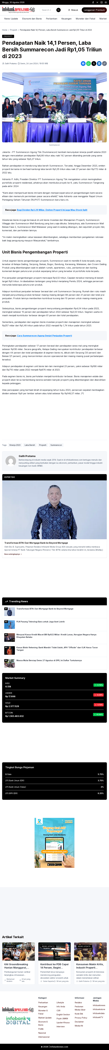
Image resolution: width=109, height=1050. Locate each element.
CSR (58, 1010)
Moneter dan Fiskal (85, 18)
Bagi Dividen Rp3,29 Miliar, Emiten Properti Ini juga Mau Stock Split (52, 210)
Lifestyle (60, 1002)
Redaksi (78, 1002)
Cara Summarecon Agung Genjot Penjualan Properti (44, 335)
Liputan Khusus (63, 1022)
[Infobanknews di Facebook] (93, 2)
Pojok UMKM (62, 1018)
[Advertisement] (54, 418)
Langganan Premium (94, 10)
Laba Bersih (30, 445)
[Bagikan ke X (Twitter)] (93, 63)
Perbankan (51, 18)
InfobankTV (98, 1017)
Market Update (45, 1018)
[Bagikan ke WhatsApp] (88, 63)
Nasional (42, 1033)
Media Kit (79, 1026)
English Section (63, 1014)
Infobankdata (98, 1013)
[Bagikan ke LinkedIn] (99, 63)
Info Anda (61, 1006)
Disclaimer (79, 1022)
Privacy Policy (81, 1018)
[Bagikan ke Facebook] (83, 63)
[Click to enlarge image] (54, 107)
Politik (41, 1029)
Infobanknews (99, 1005)
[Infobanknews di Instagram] (101, 2)
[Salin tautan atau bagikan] (104, 63)
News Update (11, 18)
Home (4, 30)
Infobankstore (99, 1009)
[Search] (58, 10)
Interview (61, 1026)
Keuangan (66, 18)
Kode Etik (79, 1014)
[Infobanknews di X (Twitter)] (97, 2)
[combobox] (51, 10)
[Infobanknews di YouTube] (106, 2)
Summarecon (56, 445)
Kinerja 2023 (15, 445)
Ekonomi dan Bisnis (32, 18)
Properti (13, 30)
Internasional (43, 1037)
